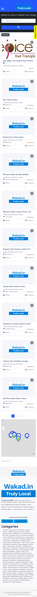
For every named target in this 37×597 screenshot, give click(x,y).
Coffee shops (20, 557)
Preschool (5, 530)
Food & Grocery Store (9, 549)
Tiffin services (12, 560)
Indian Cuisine (6, 558)
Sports (10, 580)
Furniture (5, 567)
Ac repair (9, 573)
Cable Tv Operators (23, 567)
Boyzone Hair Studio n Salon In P (16, 249)
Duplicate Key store (26, 553)
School (10, 530)
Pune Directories (7, 521)
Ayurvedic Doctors (7, 533)
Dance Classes (14, 539)
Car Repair (20, 573)
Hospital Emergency (16, 582)
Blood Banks (17, 553)
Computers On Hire (14, 535)
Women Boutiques (23, 544)
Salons (23, 542)
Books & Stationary (24, 578)
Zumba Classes (12, 565)
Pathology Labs (6, 582)
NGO (27, 548)
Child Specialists (24, 549)
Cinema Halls (14, 548)
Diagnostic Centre (20, 551)
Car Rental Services (27, 533)
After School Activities (19, 530)
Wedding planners (25, 580)
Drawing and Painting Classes (26, 539)
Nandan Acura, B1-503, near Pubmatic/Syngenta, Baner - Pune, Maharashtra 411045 (18, 501)
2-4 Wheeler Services (13, 531)
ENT (27, 551)
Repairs (14, 573)
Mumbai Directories (21, 521)
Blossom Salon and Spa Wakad (15, 174)
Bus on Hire (5, 535)
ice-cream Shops (29, 557)
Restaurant (5, 560)
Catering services (11, 557)
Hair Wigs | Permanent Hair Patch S (18, 61)
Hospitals (5, 555)
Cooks (9, 569)
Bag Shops (14, 544)
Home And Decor (21, 565)
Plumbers (14, 571)
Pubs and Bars (26, 558)
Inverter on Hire (11, 537)
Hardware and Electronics (21, 562)
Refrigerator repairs (23, 574)
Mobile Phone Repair (12, 574)
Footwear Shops (11, 546)
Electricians (15, 569)
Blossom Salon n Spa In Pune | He (17, 212)
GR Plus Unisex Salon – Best (14, 398)
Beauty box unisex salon (13, 137)
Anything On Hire (17, 533)
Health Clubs (22, 548)
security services (27, 576)
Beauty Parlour (17, 542)
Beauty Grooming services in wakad (13, 65)
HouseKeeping (22, 571)
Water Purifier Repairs (16, 576)
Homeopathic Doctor (8, 553)
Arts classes (7, 539)
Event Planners (12, 555)
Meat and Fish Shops (16, 558)
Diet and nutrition (14, 564)
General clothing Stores (8, 562)
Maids (9, 571)
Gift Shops (18, 546)
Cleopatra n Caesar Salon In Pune (17, 324)
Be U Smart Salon (10, 100)
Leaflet (33, 454)
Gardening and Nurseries (23, 560)
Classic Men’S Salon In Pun (14, 286)
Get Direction (30, 71)
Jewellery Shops (27, 546)
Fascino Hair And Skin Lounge (15, 361)
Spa (27, 542)
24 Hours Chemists (24, 531)
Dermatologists (11, 551)
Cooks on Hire (23, 535)
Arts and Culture (29, 537)
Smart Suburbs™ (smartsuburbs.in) (23, 509)
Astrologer (23, 540)
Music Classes (7, 540)
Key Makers (22, 569)
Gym (20, 564)
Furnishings (29, 565)
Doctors (17, 549)
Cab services (16, 580)
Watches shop (6, 548)
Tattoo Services (15, 540)
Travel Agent (6, 578)
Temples (32, 548)
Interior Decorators (12, 567)
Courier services (14, 578)
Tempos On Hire (20, 537)
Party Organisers (21, 555)
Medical (29, 571)
